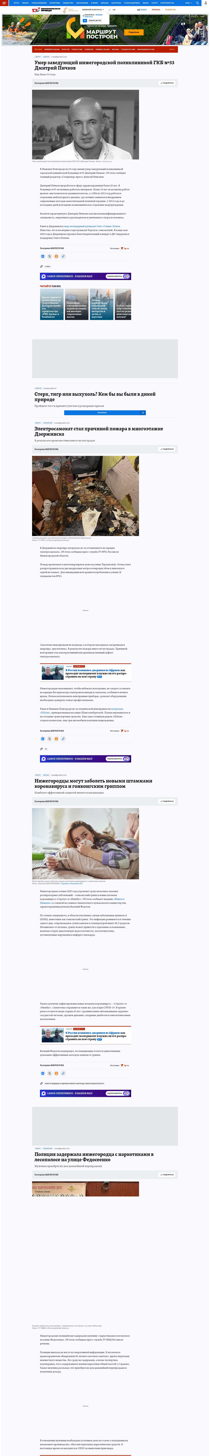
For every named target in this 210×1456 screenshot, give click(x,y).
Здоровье (116, 3)
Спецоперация (39, 3)
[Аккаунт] (205, 3)
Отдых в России (128, 49)
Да (85, 20)
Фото (16, 3)
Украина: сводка (103, 49)
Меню (4, 3)
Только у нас (77, 49)
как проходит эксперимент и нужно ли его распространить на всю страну (96, 673)
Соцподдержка (132, 3)
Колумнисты (167, 3)
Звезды (104, 3)
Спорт (154, 3)
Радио (144, 10)
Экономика (82, 3)
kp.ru (126, 248)
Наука (146, 3)
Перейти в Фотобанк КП (71, 883)
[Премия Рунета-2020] (69, 10)
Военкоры (89, 49)
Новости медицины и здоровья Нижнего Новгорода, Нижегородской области (74, 1083)
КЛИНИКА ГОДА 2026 (52, 49)
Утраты (47, 266)
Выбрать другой (95, 20)
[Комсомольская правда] (46, 9)
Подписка (170, 9)
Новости (65, 49)
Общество (68, 3)
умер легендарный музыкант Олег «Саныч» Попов (91, 226)
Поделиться (168, 83)
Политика (55, 3)
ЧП (46, 749)
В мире (94, 3)
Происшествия (47, 423)
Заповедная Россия (145, 49)
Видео (25, 3)
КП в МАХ (115, 49)
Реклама (156, 9)
